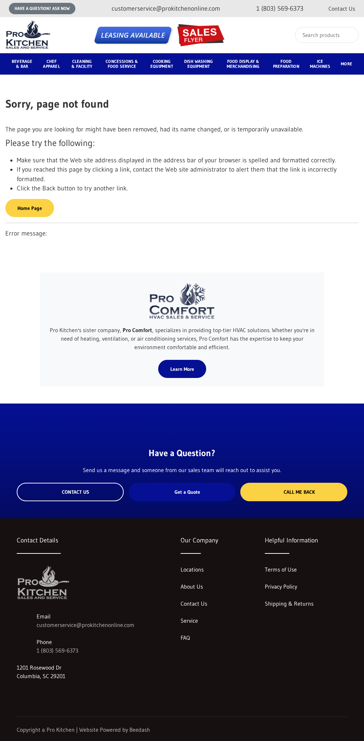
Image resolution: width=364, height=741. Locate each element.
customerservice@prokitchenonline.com (85, 624)
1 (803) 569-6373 (57, 650)
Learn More (182, 369)
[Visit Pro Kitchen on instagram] (20, 693)
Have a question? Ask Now (42, 8)
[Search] (348, 35)
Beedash (139, 729)
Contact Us (341, 8)
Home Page (29, 208)
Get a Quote (187, 492)
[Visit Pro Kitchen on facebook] (35, 693)
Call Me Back (299, 492)
